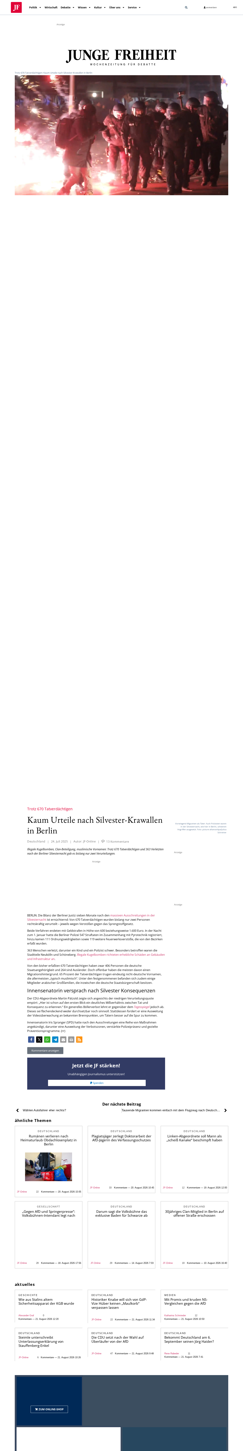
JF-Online (22, 1191)
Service (132, 7)
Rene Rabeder (171, 1353)
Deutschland (36, 841)
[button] (186, 7)
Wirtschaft (51, 7)
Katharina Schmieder (175, 1315)
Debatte (65, 7)
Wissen (82, 7)
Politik (33, 7)
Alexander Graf (26, 1315)
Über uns (114, 7)
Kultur (98, 7)
